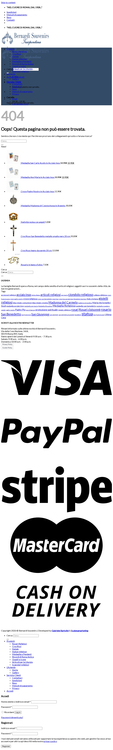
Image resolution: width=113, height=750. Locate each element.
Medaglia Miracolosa (45, 306)
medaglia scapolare (103, 306)
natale (3, 310)
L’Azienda (11, 74)
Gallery (15, 79)
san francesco (26, 315)
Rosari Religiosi (19, 51)
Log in (18, 712)
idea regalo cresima (40, 303)
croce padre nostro (16, 299)
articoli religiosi (50, 294)
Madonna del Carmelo (63, 302)
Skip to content (8, 2)
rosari (75, 309)
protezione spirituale (46, 309)
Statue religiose (19, 59)
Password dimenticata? (12, 717)
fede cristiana (92, 299)
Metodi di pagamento (17, 14)
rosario (106, 309)
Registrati (6, 746)
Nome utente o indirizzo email (16, 701)
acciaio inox (23, 294)
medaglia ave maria (31, 306)
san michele (54, 315)
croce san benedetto (45, 299)
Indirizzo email (8, 728)
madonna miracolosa (85, 303)
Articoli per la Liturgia (22, 69)
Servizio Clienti (14, 81)
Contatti (11, 20)
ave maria (64, 295)
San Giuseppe (40, 314)
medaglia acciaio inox (15, 306)
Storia (15, 76)
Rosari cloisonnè (89, 309)
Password (6, 707)
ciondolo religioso (80, 294)
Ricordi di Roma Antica (22, 64)
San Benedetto (11, 314)
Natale (15, 56)
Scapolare (78, 315)
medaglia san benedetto (86, 306)
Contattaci (17, 84)
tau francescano (98, 315)
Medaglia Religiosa (64, 305)
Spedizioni (11, 12)
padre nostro (10, 310)
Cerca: (4, 272)
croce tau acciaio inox (66, 299)
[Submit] (2, 144)
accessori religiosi (8, 295)
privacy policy (50, 741)
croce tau (55, 299)
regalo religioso (64, 310)
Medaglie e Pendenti (21, 61)
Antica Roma (36, 295)
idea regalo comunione (22, 303)
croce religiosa (30, 298)
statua (87, 313)
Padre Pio (20, 309)
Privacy (15, 94)
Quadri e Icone (19, 66)
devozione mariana (79, 299)
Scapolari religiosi (20, 71)
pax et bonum (30, 310)
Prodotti (11, 49)
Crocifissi (16, 54)
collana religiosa (100, 295)
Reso (9, 17)
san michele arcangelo (66, 315)
